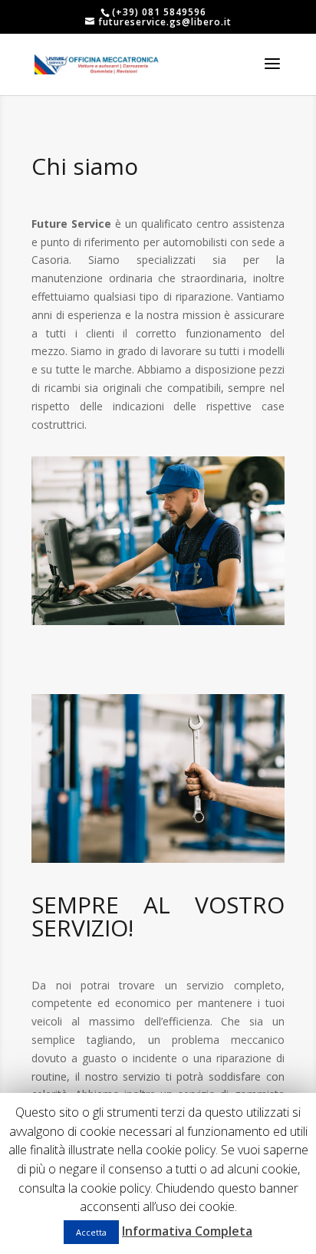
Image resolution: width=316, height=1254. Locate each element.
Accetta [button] (91, 1232)
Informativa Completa (187, 1231)
